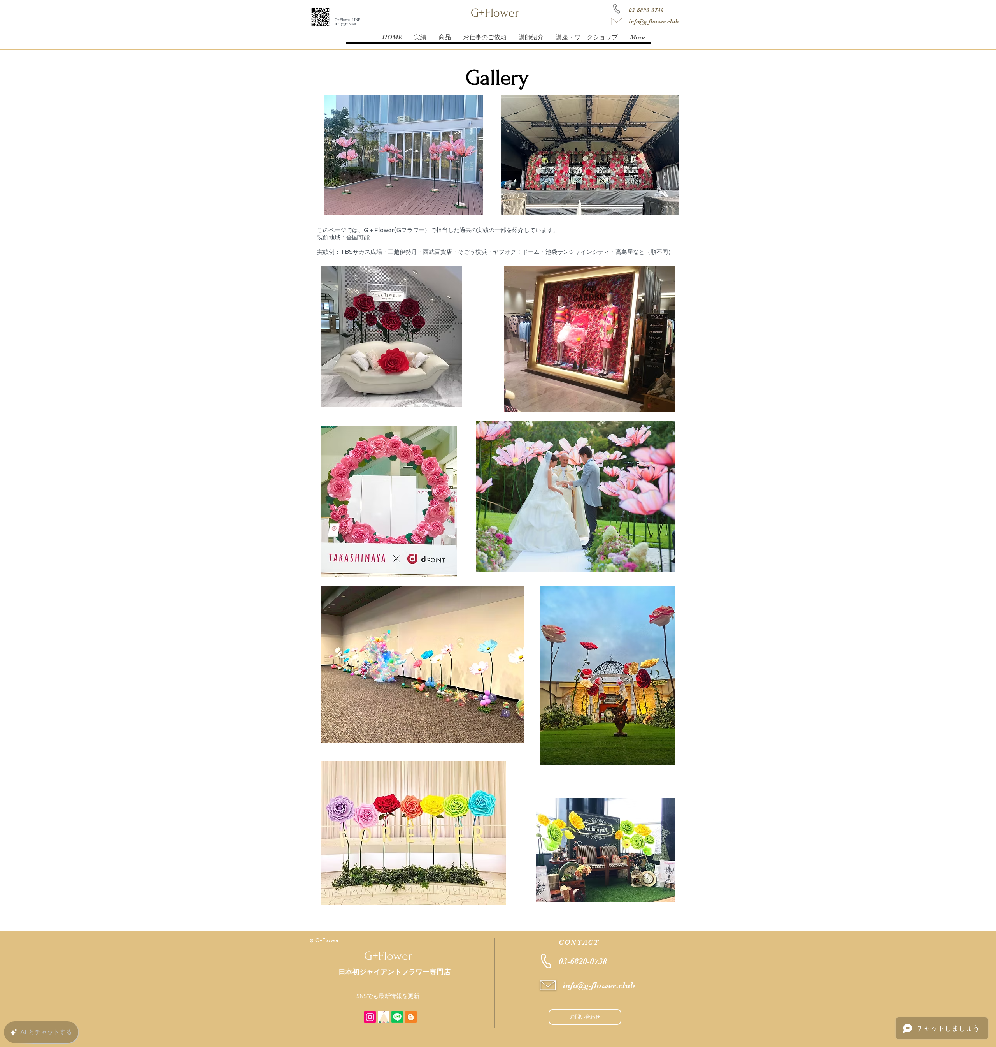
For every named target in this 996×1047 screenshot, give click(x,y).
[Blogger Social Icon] (411, 1017)
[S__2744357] (383, 1017)
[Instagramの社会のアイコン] (370, 1017)
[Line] (397, 1017)
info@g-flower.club (654, 21)
